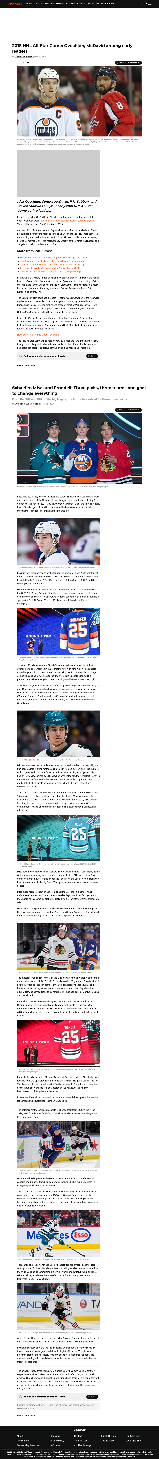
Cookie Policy (107, 1440)
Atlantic (48, 4)
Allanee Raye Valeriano (27, 404)
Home (20, 366)
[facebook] (146, 4)
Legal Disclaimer (134, 1440)
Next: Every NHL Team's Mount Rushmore (38, 334)
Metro (59, 4)
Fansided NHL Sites (105, 4)
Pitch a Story (23, 1440)
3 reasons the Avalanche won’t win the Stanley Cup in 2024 (49, 268)
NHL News (30, 366)
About (91, 4)
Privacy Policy (57, 1440)
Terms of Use (80, 1440)
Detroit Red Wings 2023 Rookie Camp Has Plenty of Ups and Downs (53, 257)
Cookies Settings (82, 1445)
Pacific (80, 4)
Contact (78, 1436)
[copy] (32, 62)
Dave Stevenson (24, 56)
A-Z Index (55, 1445)
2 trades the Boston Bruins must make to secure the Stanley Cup (52, 264)
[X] (141, 4)
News (28, 4)
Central (69, 4)
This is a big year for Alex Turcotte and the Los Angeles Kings (50, 271)
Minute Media (17, 1452)
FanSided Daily (133, 1436)
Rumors (38, 4)
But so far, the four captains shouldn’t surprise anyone (67, 220)
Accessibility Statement (28, 1445)
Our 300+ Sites (108, 1436)
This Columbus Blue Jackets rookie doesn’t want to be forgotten (52, 261)
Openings (55, 1436)
